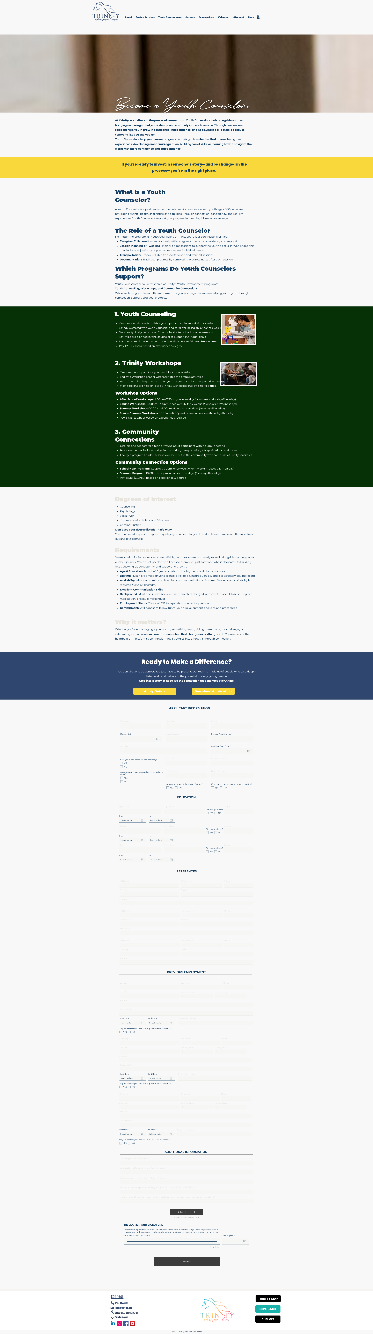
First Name (125, 721)
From (121, 816)
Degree (227, 806)
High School (124, 806)
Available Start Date (221, 746)
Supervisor (185, 983)
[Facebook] (126, 1323)
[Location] (112, 1312)
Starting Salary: (188, 992)
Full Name (124, 881)
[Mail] (112, 1308)
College (122, 826)
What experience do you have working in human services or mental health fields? (157, 1187)
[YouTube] (132, 1323)
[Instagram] (119, 1323)
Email (183, 890)
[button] (128, 17)
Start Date (124, 1018)
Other (122, 845)
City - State (169, 806)
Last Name (171, 721)
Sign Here (215, 1247)
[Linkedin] (112, 1323)
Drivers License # (219, 771)
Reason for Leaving (187, 1018)
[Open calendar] (157, 739)
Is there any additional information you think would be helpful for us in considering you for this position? (167, 1197)
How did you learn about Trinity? (134, 1158)
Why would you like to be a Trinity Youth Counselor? (143, 1168)
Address (124, 746)
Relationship (186, 881)
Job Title (123, 992)
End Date (152, 1018)
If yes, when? (171, 759)
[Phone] (112, 1303)
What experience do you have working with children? (144, 1178)
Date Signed (229, 1236)
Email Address (172, 734)
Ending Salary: (221, 992)
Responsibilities (126, 1009)
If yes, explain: (172, 771)
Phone (214, 721)
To (150, 816)
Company (123, 890)
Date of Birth (126, 734)
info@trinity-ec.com (123, 1308)
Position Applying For (221, 734)
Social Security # (218, 759)
